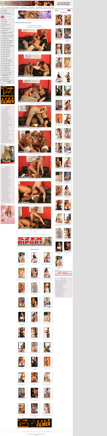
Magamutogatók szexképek (7, 139)
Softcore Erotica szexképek (7, 184)
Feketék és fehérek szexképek (7, 124)
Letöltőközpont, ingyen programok (12, 7)
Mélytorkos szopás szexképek (7, 140)
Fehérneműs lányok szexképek (7, 123)
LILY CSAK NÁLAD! (47, 368)
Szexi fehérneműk (7, 51)
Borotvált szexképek (5, 115)
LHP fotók (5, 58)
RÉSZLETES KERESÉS (7, 13)
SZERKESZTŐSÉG (6, 77)
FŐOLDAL (5, 10)
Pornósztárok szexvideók (60, 293)
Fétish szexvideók (59, 284)
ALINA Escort (47, 339)
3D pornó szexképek (5, 108)
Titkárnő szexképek (5, 195)
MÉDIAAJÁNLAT (6, 79)
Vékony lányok (6, 47)
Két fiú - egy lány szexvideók (61, 281)
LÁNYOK (4, 19)
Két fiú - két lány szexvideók (61, 282)
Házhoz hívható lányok (8, 35)
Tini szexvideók (59, 294)
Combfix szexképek (5, 118)
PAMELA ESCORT (34, 384)
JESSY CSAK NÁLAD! (34, 354)
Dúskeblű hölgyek (7, 44)
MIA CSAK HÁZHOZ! (67, 183)
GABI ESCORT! (21, 368)
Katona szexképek (5, 133)
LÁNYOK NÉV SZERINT (7, 72)
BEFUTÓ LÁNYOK (6, 24)
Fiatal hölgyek (6, 54)
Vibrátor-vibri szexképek (6, 201)
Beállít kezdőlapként (30, 431)
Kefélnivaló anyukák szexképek (7, 134)
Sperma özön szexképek (6, 185)
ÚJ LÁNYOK (5, 21)
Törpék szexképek (5, 196)
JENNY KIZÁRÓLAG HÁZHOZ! (21, 324)
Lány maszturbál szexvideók (61, 289)
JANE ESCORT (47, 354)
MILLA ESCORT (59, 39)
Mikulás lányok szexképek (6, 142)
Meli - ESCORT (21, 309)
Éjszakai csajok (6, 63)
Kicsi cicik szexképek (6, 135)
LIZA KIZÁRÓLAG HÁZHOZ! (47, 415)
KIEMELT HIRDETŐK (7, 28)
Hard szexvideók (59, 286)
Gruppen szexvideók (59, 285)
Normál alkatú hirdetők (8, 45)
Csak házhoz (5, 38)
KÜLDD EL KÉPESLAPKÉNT (34, 52)
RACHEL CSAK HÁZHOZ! (67, 197)
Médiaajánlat (49, 431)
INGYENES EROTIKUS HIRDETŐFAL (7, 75)
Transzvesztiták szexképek (6, 198)
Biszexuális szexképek (6, 114)
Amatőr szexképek (5, 109)
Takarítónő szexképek (6, 191)
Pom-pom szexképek (5, 177)
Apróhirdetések (24, 7)
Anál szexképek (5, 110)
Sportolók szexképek (5, 186)
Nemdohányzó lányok (8, 37)
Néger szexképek (5, 171)
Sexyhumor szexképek (6, 183)
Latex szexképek (5, 137)
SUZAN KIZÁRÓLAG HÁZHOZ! (34, 369)
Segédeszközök (6, 49)
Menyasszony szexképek (6, 141)
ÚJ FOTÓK (5, 23)
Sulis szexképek (5, 187)
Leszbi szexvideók (59, 290)
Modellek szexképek (5, 168)
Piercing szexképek (5, 175)
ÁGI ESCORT (34, 264)
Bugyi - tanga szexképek (6, 116)
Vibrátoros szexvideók (60, 296)
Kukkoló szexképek (5, 136)
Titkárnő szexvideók (59, 295)
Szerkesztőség (44, 431)
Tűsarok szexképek (5, 199)
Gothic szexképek (5, 127)
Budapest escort (6, 70)
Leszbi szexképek (5, 138)
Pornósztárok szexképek (6, 179)
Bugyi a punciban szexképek (7, 117)
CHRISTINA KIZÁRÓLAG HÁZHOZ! (34, 416)
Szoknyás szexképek (5, 189)
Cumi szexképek (5, 120)
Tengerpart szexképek (6, 192)
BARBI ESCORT (59, 183)
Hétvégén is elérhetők (8, 40)
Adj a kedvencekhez (38, 431)
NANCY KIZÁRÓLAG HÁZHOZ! (47, 385)
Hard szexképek (5, 129)
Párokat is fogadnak (7, 61)
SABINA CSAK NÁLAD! (47, 309)
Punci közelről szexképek (6, 180)
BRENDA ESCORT (47, 399)
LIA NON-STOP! (34, 294)
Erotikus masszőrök (7, 42)
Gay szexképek (4, 126)
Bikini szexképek (5, 113)
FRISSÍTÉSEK (5, 30)
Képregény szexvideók (60, 287)
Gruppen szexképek (5, 128)
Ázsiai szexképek (5, 112)
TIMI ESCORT (21, 415)
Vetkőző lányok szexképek (6, 200)
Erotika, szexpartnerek (48, 7)
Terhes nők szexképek (6, 193)
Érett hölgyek (6, 52)
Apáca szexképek (5, 111)
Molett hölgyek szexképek (6, 169)
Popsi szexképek (5, 178)
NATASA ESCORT (22, 294)
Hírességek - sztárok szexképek (7, 130)
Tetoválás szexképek (5, 194)
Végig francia (6, 56)
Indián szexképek (5, 131)
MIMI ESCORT (47, 294)
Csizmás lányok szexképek (6, 119)
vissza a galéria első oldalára (43, 234)
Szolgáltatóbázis (31, 7)
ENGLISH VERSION (8, 16)
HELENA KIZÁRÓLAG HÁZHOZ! (34, 400)
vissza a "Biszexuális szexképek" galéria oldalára (30, 234)
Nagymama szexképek (6, 170)
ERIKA (67, 111)
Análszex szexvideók (59, 283)
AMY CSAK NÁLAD (34, 309)
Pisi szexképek (4, 176)
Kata (21, 339)
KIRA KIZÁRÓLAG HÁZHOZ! (47, 264)
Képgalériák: (7, 107)
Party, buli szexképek (5, 174)
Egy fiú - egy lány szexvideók (61, 280)
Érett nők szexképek (5, 122)
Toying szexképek (5, 197)
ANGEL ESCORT (22, 354)
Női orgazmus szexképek (6, 172)
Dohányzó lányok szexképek (7, 121)
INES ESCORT (21, 399)
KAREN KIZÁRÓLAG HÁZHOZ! (22, 385)
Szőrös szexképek (5, 190)
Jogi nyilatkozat (24, 431)
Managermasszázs (7, 65)
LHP (3, 7)
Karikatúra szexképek (6, 132)
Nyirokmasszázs (6, 68)
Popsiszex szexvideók (59, 292)
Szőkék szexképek (5, 188)
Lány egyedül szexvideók (60, 288)
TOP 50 (4, 26)
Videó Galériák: (63, 278)
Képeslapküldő (39, 7)
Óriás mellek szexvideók (60, 291)
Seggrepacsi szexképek (6, 182)
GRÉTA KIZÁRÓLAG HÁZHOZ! (21, 265)
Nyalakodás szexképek (6, 173)
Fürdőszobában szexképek (6, 125)
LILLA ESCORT (34, 339)
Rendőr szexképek (5, 181)
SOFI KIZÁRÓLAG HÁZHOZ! (67, 69)
